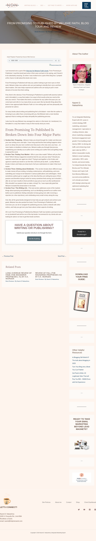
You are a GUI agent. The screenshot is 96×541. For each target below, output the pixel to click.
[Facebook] (90, 509)
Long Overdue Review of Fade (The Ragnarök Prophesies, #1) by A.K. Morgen (19, 276)
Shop (78, 502)
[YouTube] (84, 509)
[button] (37, 5)
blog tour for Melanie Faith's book (37, 71)
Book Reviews (40, 32)
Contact (68, 502)
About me (58, 502)
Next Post (62, 256)
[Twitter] (79, 509)
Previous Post (7, 256)
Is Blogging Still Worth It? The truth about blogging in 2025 (81, 360)
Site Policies (46, 502)
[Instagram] (95, 509)
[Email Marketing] (81, 477)
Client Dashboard (90, 502)
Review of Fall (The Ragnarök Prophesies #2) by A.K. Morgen (48, 275)
